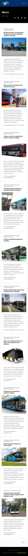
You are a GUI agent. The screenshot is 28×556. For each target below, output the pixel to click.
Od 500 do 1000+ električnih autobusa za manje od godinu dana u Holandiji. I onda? (14, 494)
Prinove (11, 28)
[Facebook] (15, 18)
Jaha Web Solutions (21, 552)
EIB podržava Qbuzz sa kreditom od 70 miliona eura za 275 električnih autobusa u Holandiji (14, 34)
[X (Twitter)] (18, 18)
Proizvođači (16, 81)
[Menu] (25, 3)
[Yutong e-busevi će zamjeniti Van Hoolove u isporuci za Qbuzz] (14, 149)
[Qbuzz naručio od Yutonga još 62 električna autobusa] (14, 98)
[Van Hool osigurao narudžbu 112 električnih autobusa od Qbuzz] (14, 201)
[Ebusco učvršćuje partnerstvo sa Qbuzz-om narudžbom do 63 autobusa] (14, 355)
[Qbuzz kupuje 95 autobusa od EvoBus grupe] (14, 456)
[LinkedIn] (25, 18)
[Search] (22, 3)
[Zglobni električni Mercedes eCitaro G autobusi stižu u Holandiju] (14, 303)
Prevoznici (7, 28)
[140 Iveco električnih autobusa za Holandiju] (14, 252)
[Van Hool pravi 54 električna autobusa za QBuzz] (14, 404)
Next (23, 542)
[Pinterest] (21, 18)
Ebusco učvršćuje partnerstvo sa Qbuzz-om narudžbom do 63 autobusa (13, 342)
